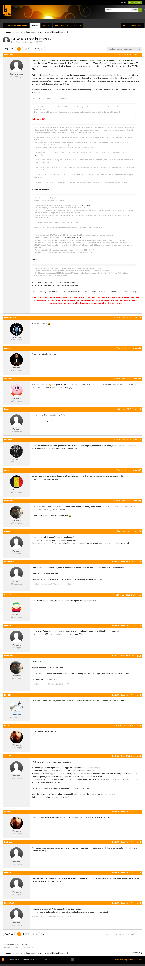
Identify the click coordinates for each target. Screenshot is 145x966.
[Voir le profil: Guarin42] (16, 606)
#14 (139, 695)
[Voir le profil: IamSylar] (16, 737)
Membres (46, 25)
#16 (139, 756)
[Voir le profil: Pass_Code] (16, 66)
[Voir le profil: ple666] (16, 482)
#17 (139, 811)
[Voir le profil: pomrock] (16, 543)
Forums (35, 25)
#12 (139, 625)
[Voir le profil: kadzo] (16, 421)
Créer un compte (135, 2)
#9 (139, 531)
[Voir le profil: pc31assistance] (16, 329)
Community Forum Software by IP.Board (129, 959)
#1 (139, 54)
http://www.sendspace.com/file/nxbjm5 (122, 291)
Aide (45, 959)
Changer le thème (13, 959)
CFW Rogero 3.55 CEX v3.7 (72, 237)
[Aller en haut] (72, 959)
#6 (139, 439)
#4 (139, 379)
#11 (139, 595)
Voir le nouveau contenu (132, 25)
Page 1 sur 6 (9, 49)
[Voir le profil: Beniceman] (16, 853)
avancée (144, 9)
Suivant (36, 49)
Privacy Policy (137, 953)
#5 (139, 409)
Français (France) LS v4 (31, 959)
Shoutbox (77, 25)
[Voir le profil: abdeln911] (16, 767)
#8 (139, 501)
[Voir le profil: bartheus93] (16, 512)
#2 (139, 317)
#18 (139, 842)
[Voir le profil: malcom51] (16, 451)
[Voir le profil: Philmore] (16, 360)
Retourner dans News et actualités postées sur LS (123, 934)
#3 (139, 348)
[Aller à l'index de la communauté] (7, 10)
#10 (139, 561)
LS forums (7, 953)
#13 (139, 656)
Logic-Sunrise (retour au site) (16, 25)
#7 (139, 470)
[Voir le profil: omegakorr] (16, 390)
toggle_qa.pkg (38, 155)
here (113, 107)
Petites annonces (62, 25)
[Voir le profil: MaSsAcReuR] (16, 573)
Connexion (122, 2)
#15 (139, 725)
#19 (139, 872)
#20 (139, 903)
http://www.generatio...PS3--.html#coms (48, 668)
